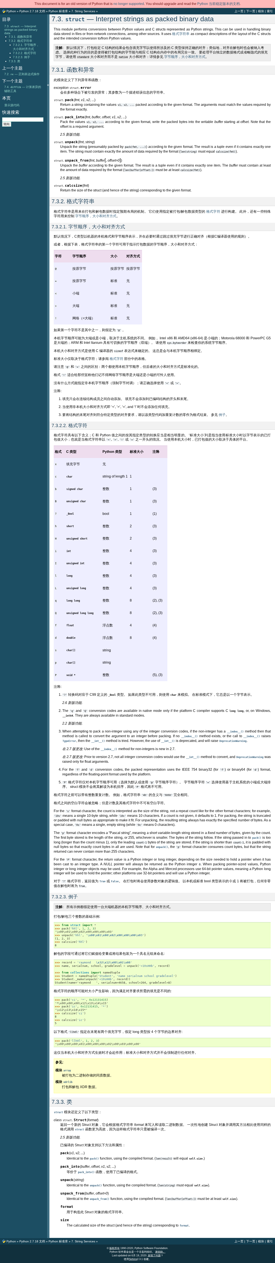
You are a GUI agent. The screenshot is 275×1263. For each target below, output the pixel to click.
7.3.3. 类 (14, 61)
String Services (83, 11)
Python (11, 11)
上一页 (238, 11)
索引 (270, 11)
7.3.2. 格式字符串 (20, 40)
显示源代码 (11, 105)
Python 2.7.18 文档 (32, 11)
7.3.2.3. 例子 (21, 57)
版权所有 (114, 1248)
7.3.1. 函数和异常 (20, 36)
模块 (261, 11)
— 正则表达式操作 (22, 74)
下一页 (250, 11)
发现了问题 (154, 1255)
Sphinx (133, 1259)
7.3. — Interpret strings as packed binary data (20, 29)
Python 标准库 (58, 11)
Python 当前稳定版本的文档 (218, 4)
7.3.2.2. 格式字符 (24, 53)
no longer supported (128, 4)
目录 (6, 19)
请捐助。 (160, 1251)
